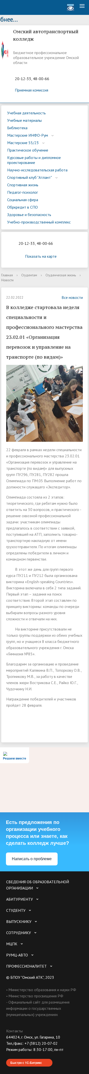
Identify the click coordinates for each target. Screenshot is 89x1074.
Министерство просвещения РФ (35, 995)
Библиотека (17, 127)
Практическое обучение (27, 150)
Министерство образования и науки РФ (42, 989)
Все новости (72, 297)
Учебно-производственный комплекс (39, 222)
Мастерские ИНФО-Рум (27, 135)
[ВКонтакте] (10, 1056)
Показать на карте (41, 256)
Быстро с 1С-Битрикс (26, 1062)
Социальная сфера (22, 199)
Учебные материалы (24, 120)
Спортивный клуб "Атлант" (29, 177)
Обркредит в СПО (22, 207)
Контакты (14, 1030)
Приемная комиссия (31, 90)
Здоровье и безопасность (29, 214)
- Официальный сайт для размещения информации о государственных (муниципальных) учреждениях (37, 1008)
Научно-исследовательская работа (37, 169)
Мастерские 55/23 (23, 142)
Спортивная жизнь (22, 184)
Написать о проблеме (32, 859)
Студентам (29, 275)
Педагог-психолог (22, 192)
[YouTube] (19, 1056)
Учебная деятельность (26, 112)
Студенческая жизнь (60, 275)
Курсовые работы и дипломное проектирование (34, 160)
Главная (7, 275)
